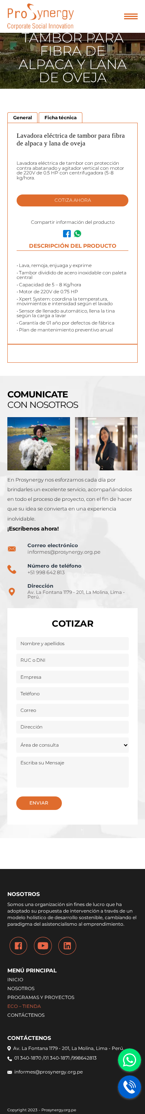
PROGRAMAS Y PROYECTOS (40, 998)
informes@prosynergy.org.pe (64, 552)
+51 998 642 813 (46, 572)
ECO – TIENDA (24, 1006)
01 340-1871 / (58, 1058)
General (22, 117)
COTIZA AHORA (73, 200)
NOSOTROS (20, 989)
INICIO (15, 980)
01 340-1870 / (29, 1058)
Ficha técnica (60, 117)
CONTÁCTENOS (25, 1015)
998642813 (84, 1058)
